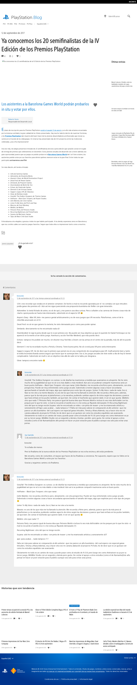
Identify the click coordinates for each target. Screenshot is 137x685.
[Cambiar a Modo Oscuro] (105, 16)
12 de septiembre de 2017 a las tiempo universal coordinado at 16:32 (41, 298)
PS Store (22, 24)
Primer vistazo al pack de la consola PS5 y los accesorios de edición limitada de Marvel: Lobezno (17, 612)
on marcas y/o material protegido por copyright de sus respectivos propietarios (76, 671)
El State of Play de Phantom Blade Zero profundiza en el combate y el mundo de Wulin (83, 612)
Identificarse (114, 16)
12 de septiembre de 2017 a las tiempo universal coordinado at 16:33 (41, 479)
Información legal (86, 679)
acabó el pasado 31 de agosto (51, 130)
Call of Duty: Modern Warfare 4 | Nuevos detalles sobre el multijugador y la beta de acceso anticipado (118, 643)
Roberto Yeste (13, 119)
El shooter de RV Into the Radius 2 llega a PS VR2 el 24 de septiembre (50, 642)
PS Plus (29, 24)
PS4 (15, 24)
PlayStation (26, 17)
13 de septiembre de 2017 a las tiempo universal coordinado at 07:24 (49, 437)
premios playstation (7, 243)
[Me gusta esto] (19, 618)
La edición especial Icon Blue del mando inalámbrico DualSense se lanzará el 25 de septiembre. (117, 612)
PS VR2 (10, 24)
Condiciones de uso (52, 679)
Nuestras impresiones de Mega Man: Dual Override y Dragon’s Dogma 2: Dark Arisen (84, 642)
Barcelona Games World (57, 154)
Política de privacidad (69, 679)
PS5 (4, 24)
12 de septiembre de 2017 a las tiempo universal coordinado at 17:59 (48, 375)
